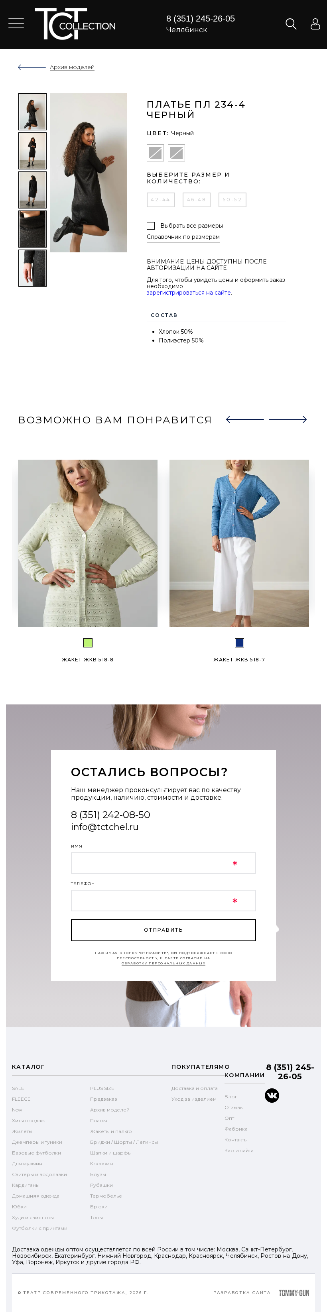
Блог (231, 1097)
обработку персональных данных (164, 963)
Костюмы (101, 1163)
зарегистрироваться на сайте (189, 292)
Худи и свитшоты (33, 1217)
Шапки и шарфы (111, 1153)
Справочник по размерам (183, 237)
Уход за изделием (194, 1099)
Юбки (19, 1207)
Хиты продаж (28, 1120)
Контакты (236, 1140)
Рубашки (101, 1185)
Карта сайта (239, 1150)
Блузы (98, 1174)
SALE (18, 1088)
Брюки (99, 1207)
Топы (96, 1217)
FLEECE (21, 1099)
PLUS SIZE (102, 1088)
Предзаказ (103, 1099)
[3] (239, 643)
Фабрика (236, 1129)
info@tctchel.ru (105, 827)
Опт (229, 1118)
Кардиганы (25, 1185)
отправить (163, 930)
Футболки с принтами (39, 1228)
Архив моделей (110, 1110)
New (17, 1110)
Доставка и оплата (194, 1088)
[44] (88, 643)
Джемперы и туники (37, 1142)
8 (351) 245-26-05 (200, 19)
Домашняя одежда (35, 1196)
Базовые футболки (36, 1153)
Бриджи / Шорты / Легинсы (124, 1142)
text (74, 24)
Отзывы (234, 1107)
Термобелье (106, 1196)
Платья (98, 1120)
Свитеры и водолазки (39, 1174)
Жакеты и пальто (111, 1131)
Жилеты (22, 1131)
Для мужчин (27, 1163)
